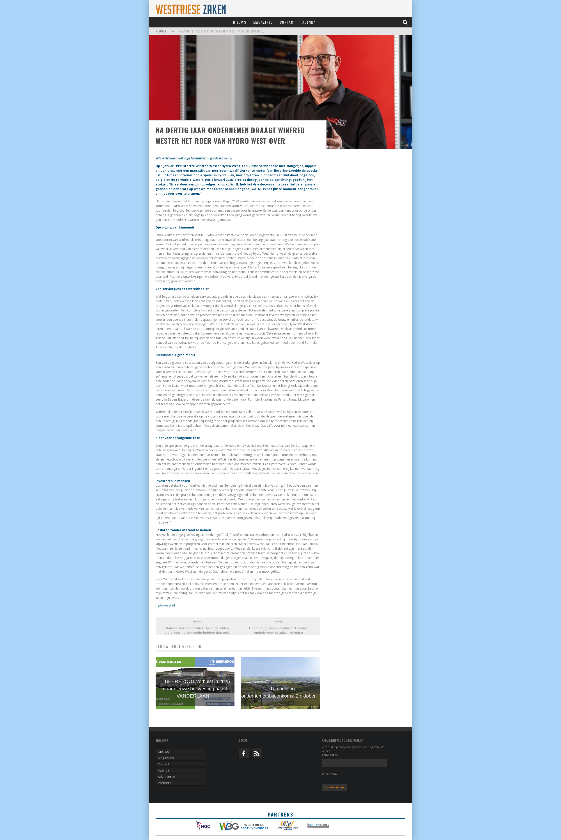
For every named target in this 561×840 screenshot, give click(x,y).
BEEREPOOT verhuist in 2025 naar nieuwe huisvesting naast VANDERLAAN (196, 689)
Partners (164, 783)
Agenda (309, 22)
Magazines (263, 22)
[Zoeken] (405, 22)
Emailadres (331, 755)
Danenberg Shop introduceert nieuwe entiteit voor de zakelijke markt (279, 630)
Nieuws (239, 22)
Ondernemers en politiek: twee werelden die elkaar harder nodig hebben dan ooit (197, 630)
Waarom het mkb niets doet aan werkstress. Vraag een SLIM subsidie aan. (226, 31)
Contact (287, 22)
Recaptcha (329, 774)
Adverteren (166, 776)
